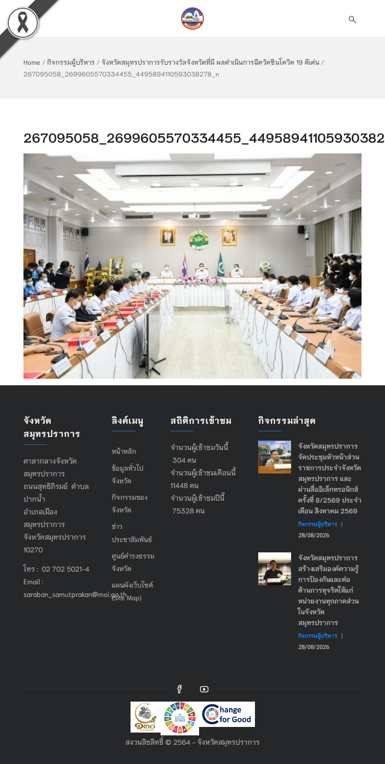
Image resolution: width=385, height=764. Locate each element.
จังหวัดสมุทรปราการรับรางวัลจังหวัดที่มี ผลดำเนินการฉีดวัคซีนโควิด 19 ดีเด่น (210, 62)
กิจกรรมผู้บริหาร (71, 62)
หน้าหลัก (124, 451)
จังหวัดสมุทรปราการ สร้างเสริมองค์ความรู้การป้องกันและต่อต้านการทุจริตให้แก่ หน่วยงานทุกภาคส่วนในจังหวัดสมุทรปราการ (328, 589)
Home (31, 62)
